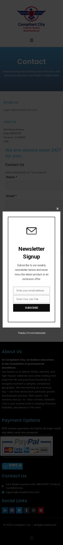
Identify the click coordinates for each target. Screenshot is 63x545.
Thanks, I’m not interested (31, 333)
